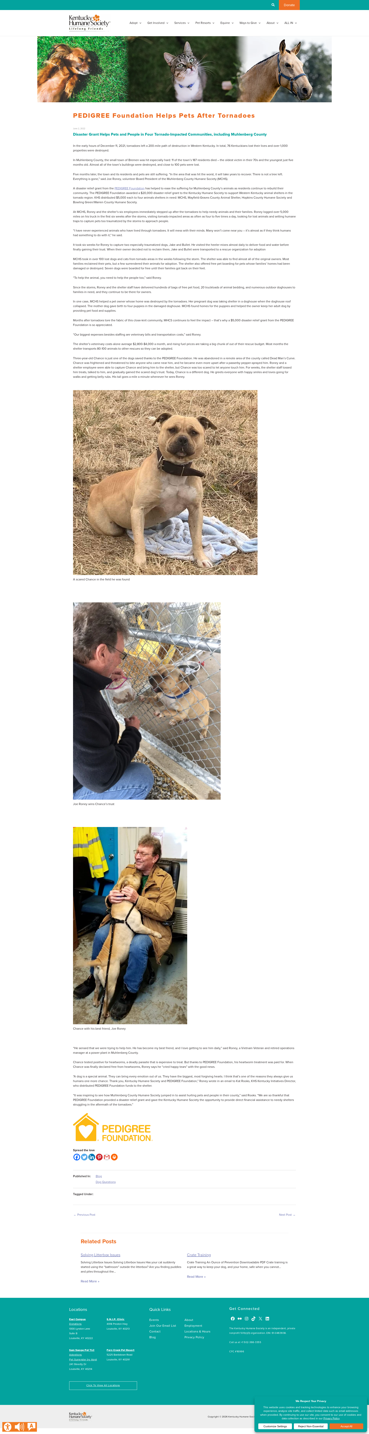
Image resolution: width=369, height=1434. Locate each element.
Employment (193, 1326)
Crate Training (199, 1255)
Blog (99, 1176)
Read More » (90, 1281)
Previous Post (84, 1215)
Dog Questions (106, 1182)
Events (154, 1320)
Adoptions (75, 1354)
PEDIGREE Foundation (130, 188)
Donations (75, 1324)
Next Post (287, 1215)
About (188, 1320)
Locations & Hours (197, 1331)
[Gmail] (106, 1157)
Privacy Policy (194, 1337)
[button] (273, 5)
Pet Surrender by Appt (83, 1359)
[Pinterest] (99, 1157)
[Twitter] (84, 1157)
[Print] (114, 1157)
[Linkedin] (91, 1157)
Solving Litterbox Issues (100, 1255)
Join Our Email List (162, 1326)
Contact (155, 1331)
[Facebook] (76, 1157)
